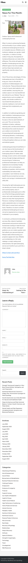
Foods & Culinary (6, 9)
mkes (5, 16)
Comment (5, 309)
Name (4, 330)
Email (4, 337)
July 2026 (5, 424)
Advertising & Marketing (9, 471)
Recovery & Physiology (8, 525)
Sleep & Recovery (7, 530)
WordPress (10, 560)
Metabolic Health (7, 510)
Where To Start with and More (11, 252)
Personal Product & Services (10, 518)
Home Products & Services (9, 505)
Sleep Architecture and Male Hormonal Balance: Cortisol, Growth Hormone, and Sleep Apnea (13, 404)
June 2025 (5, 434)
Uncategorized (6, 545)
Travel (4, 543)
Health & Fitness (6, 498)
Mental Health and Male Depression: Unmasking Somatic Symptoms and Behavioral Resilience (12, 410)
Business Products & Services (10, 481)
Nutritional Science (7, 515)
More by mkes (16, 272)
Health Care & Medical (8, 500)
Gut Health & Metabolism (9, 495)
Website (4, 345)
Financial (4, 490)
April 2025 (5, 439)
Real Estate (5, 523)
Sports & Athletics (7, 535)
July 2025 (5, 431)
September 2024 (7, 456)
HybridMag (19, 560)
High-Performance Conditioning (11, 503)
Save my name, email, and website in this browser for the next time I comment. (14, 356)
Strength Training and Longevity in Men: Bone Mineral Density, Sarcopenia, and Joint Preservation (13, 387)
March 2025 (5, 441)
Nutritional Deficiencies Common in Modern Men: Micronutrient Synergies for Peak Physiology (13, 393)
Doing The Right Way (8, 257)
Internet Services (7, 508)
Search (4, 370)
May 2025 (5, 436)
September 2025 (7, 426)
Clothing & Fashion (7, 483)
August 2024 (5, 459)
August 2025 (5, 429)
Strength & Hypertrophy (8, 538)
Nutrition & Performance (9, 513)
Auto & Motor (6, 476)
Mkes (3, 2)
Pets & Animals (6, 520)
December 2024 (6, 449)
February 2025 (6, 444)
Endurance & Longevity (8, 488)
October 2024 (6, 454)
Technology (5, 540)
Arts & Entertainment (8, 473)
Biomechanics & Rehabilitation (10, 478)
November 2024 (6, 451)
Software (4, 533)
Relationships (6, 528)
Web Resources (6, 548)
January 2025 (6, 446)
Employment (5, 485)
